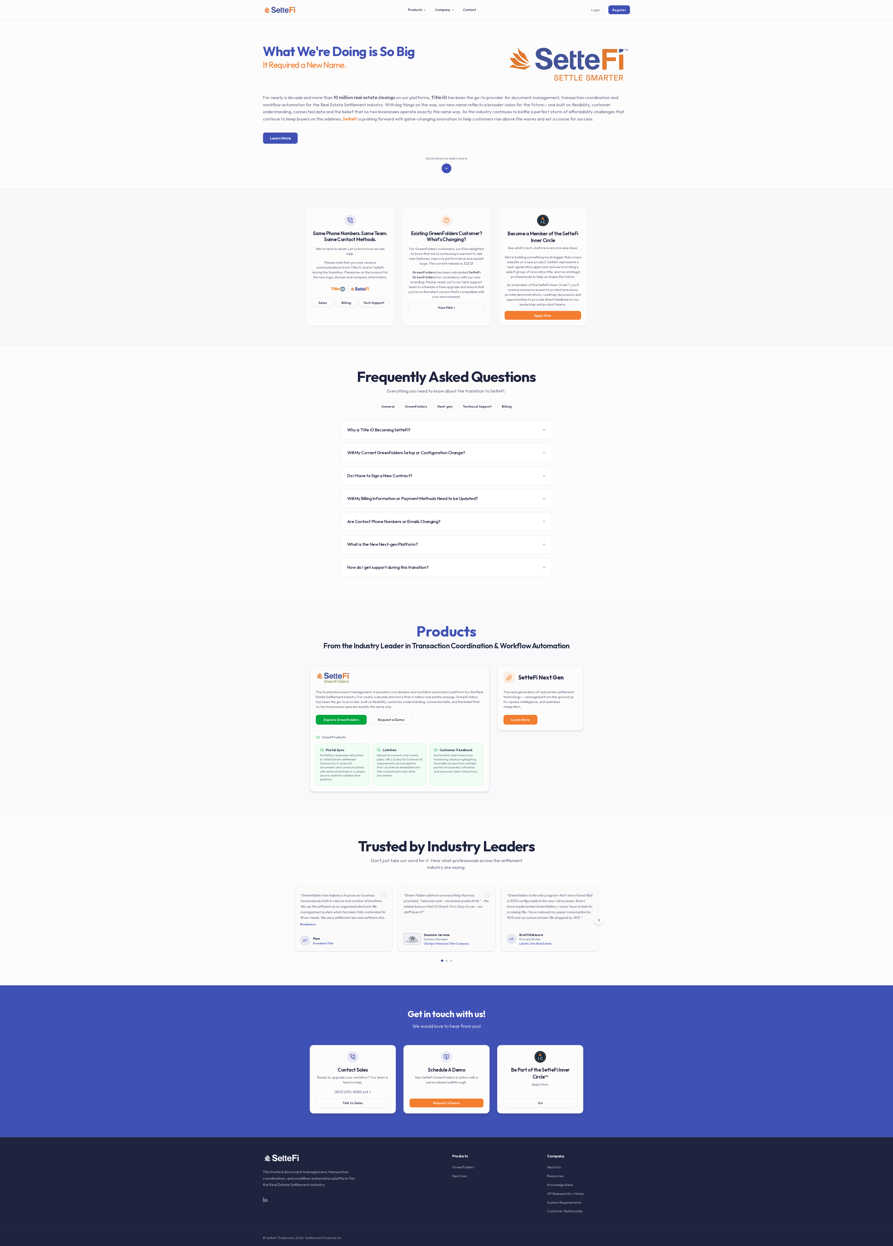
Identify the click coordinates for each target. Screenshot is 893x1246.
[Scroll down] (446, 168)
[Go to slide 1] (442, 960)
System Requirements (564, 1202)
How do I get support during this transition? (388, 567)
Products (415, 9)
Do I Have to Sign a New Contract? (379, 475)
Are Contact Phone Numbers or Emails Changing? (393, 521)
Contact (469, 9)
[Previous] (294, 920)
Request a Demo (391, 719)
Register (619, 10)
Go (540, 1103)
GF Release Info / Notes (565, 1193)
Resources (555, 1176)
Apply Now (542, 315)
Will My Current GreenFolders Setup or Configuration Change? (406, 452)
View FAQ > (446, 307)
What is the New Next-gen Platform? (382, 544)
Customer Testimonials (565, 1211)
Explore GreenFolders (341, 719)
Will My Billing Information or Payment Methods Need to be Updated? (412, 498)
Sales (322, 302)
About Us (554, 1167)
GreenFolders (416, 406)
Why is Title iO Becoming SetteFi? (378, 430)
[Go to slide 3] (451, 960)
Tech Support (373, 302)
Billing (346, 302)
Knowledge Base (560, 1185)
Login (595, 10)
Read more (308, 924)
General (388, 406)
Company (442, 9)
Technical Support (477, 406)
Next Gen (459, 1176)
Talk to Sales (353, 1103)
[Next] (599, 920)
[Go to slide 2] (446, 960)
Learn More (280, 138)
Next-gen (445, 406)
